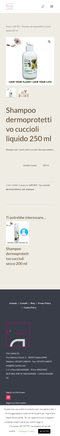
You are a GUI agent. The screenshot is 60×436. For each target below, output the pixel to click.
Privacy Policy (44, 303)
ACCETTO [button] (44, 431)
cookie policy (49, 422)
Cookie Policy (30, 308)
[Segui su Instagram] (8, 397)
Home (8, 26)
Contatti (23, 303)
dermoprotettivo (13, 189)
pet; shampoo (28, 189)
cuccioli (46, 185)
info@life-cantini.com (16, 365)
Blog (33, 303)
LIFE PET (16, 26)
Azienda (13, 303)
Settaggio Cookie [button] (26, 431)
